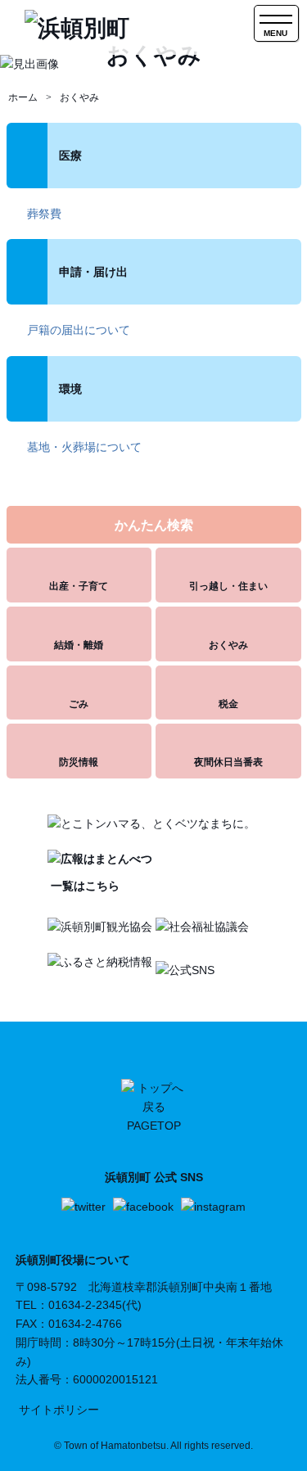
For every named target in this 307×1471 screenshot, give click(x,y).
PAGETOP (154, 1125)
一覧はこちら (83, 885)
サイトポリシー (59, 1409)
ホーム (23, 97)
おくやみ (79, 97)
